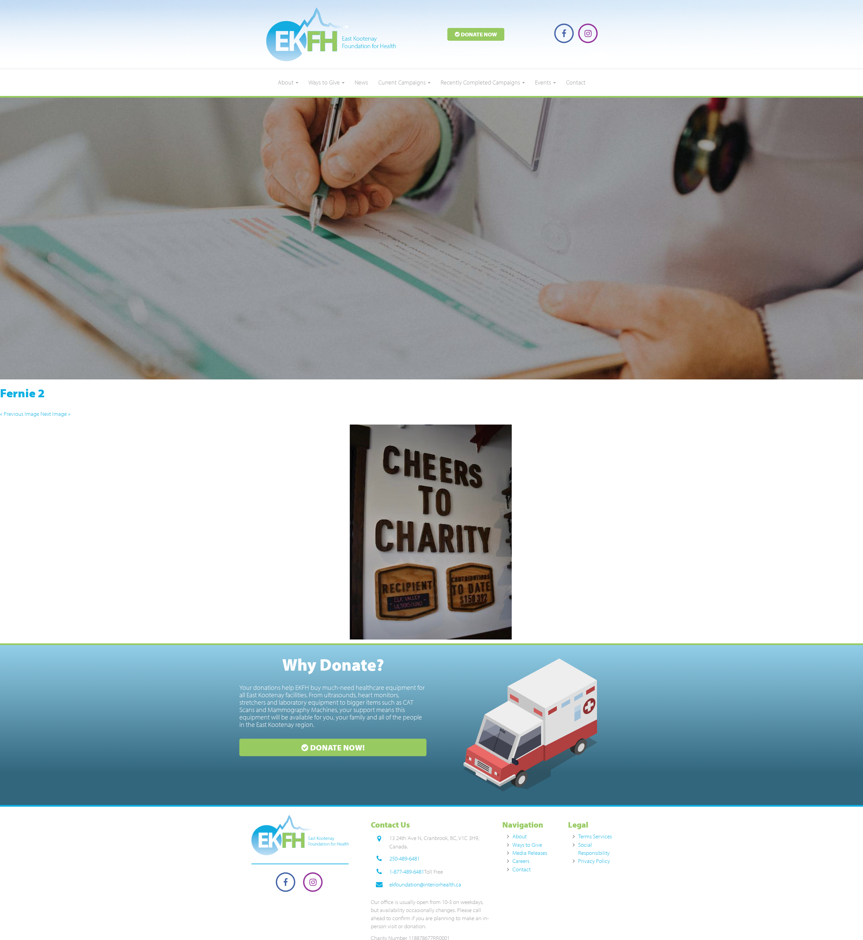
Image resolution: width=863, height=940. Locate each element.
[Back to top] (844, 921)
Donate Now (478, 34)
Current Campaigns (402, 82)
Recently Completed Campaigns (481, 82)
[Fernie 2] (431, 532)
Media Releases (529, 852)
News (361, 82)
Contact (576, 82)
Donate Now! (336, 747)
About (286, 82)
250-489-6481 (404, 858)
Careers (520, 860)
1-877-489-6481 (406, 871)
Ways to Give (324, 82)
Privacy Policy (594, 860)
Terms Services (595, 836)
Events (544, 82)
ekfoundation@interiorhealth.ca (425, 884)
